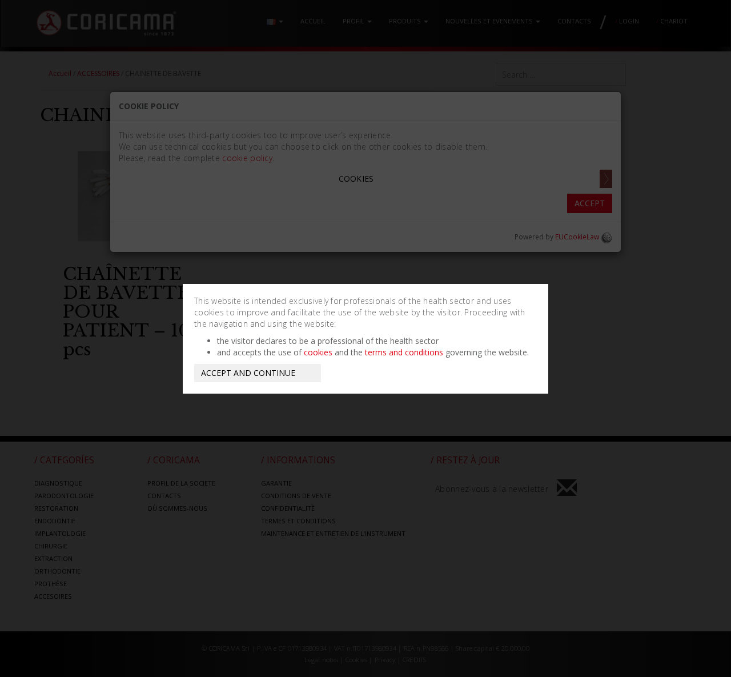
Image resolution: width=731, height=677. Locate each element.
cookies (318, 352)
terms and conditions (404, 352)
